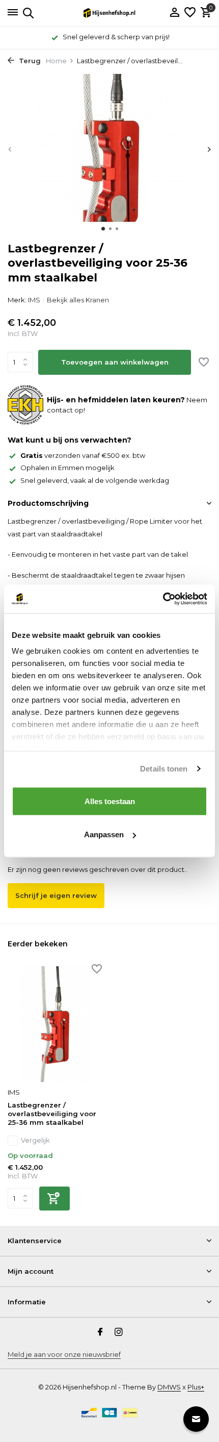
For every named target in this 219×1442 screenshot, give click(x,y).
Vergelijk (35, 1140)
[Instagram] (119, 1333)
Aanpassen (104, 834)
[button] (103, 228)
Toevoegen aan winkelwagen (115, 362)
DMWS (169, 1387)
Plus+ (195, 1387)
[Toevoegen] (54, 1199)
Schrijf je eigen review (56, 895)
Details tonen (163, 768)
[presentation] (10, 150)
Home (56, 61)
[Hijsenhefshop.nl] (109, 13)
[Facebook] (100, 1333)
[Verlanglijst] (190, 13)
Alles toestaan (110, 800)
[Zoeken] (27, 13)
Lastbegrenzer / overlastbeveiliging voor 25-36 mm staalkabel (52, 1113)
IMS (34, 300)
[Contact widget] (196, 1419)
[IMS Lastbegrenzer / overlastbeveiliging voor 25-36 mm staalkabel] (55, 1024)
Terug (29, 61)
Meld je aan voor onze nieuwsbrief (64, 1354)
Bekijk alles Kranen (78, 300)
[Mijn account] (174, 12)
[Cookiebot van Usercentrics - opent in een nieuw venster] (162, 599)
